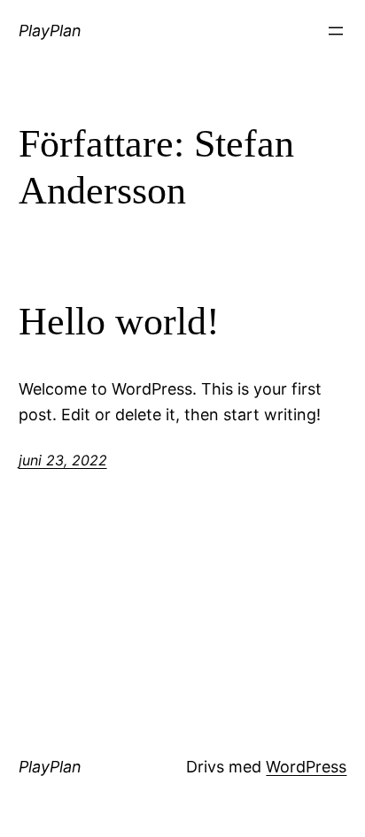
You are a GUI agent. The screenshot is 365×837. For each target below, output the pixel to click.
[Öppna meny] (335, 31)
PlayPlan (50, 30)
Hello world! (119, 321)
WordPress (306, 766)
